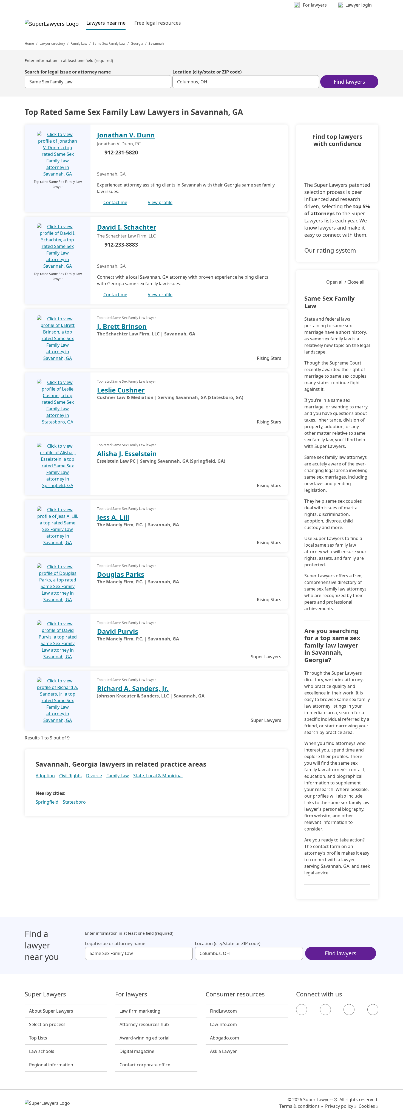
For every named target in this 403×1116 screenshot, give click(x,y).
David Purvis (117, 631)
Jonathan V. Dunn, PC (119, 143)
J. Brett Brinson (122, 326)
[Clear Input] (164, 81)
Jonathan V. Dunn (126, 134)
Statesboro (74, 802)
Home (29, 43)
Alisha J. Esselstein (127, 453)
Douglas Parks (120, 574)
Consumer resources (235, 994)
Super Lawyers (45, 994)
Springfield (47, 802)
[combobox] (98, 81)
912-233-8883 (121, 244)
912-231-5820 (121, 152)
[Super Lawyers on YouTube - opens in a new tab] (349, 1009)
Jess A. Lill (113, 517)
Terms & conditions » (301, 1106)
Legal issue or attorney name (115, 943)
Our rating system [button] (330, 250)
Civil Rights (70, 776)
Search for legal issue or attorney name (68, 72)
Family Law (78, 43)
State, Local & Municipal (158, 776)
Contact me (115, 202)
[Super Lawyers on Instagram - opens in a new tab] (325, 1009)
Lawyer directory (52, 43)
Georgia (137, 43)
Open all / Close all (345, 282)
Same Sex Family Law (109, 43)
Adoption (45, 776)
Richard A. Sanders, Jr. (133, 688)
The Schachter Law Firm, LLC (126, 235)
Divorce (94, 776)
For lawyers (131, 994)
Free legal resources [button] (157, 22)
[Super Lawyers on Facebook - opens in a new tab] (301, 1009)
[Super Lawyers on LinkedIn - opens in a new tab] (372, 1009)
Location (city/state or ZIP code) (207, 72)
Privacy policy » (340, 1106)
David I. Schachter (126, 226)
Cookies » (368, 1106)
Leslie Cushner (121, 389)
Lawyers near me (106, 22)
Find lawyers (349, 81)
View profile (160, 202)
